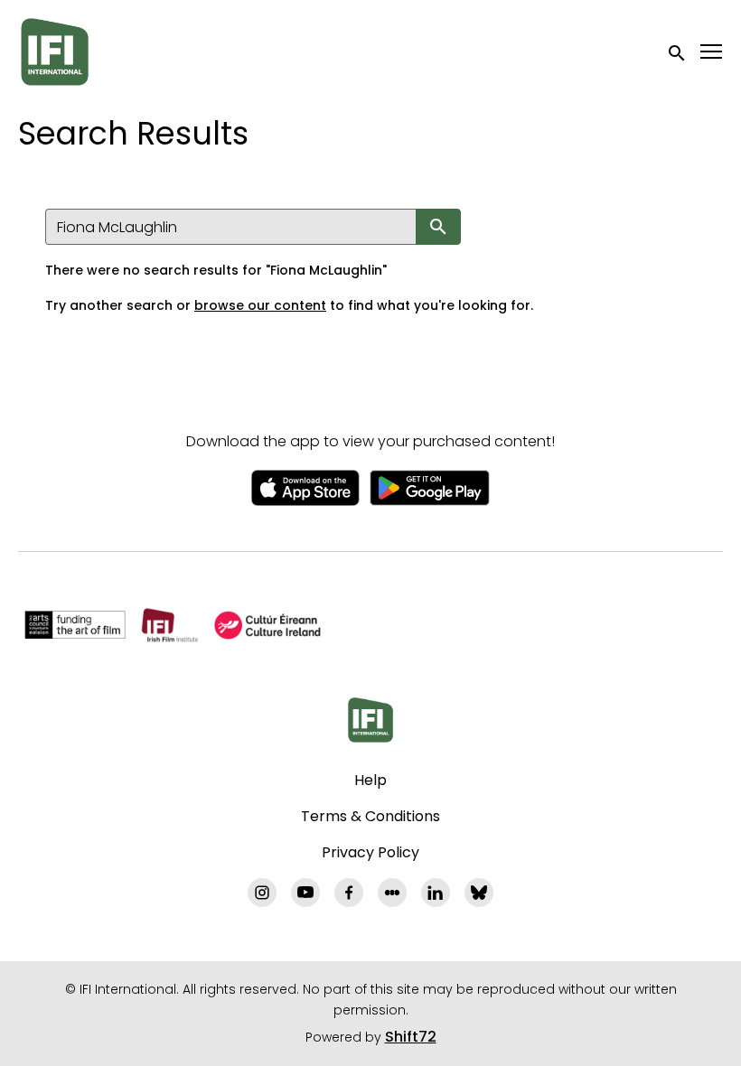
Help (370, 780)
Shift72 (410, 1036)
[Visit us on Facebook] (348, 892)
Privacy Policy (370, 852)
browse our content (260, 305)
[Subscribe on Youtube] (305, 892)
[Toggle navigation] (712, 52)
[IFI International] (370, 720)
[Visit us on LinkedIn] (435, 892)
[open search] (677, 51)
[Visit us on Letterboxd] (392, 892)
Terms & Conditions (370, 816)
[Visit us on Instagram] (262, 892)
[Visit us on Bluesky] (478, 892)
